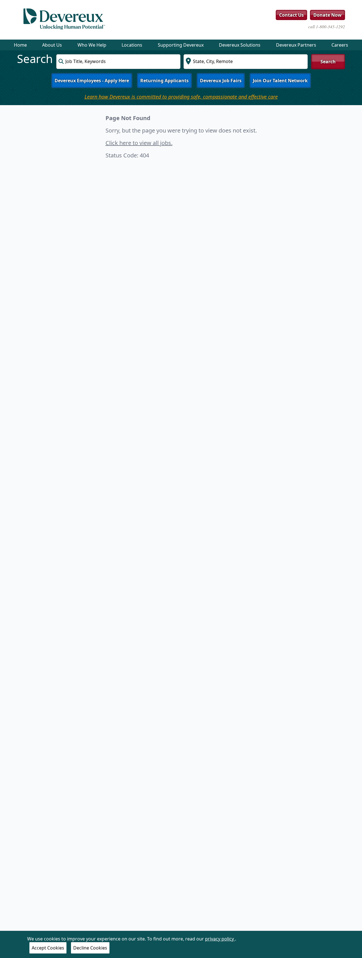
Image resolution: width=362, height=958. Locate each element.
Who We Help (91, 45)
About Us (52, 45)
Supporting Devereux (181, 45)
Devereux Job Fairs (221, 80)
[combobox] (118, 61)
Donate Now (327, 15)
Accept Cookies (48, 948)
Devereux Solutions (239, 45)
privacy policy (220, 939)
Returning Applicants (164, 80)
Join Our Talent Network (280, 80)
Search (328, 61)
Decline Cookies (90, 948)
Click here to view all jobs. (139, 143)
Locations (132, 45)
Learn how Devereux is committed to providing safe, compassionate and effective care (181, 96)
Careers (339, 45)
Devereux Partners (296, 45)
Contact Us (291, 15)
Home (20, 45)
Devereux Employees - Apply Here (92, 80)
